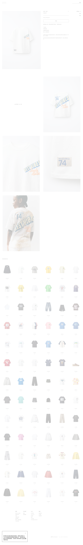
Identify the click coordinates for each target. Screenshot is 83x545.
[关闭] (25, 533)
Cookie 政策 (24, 538)
